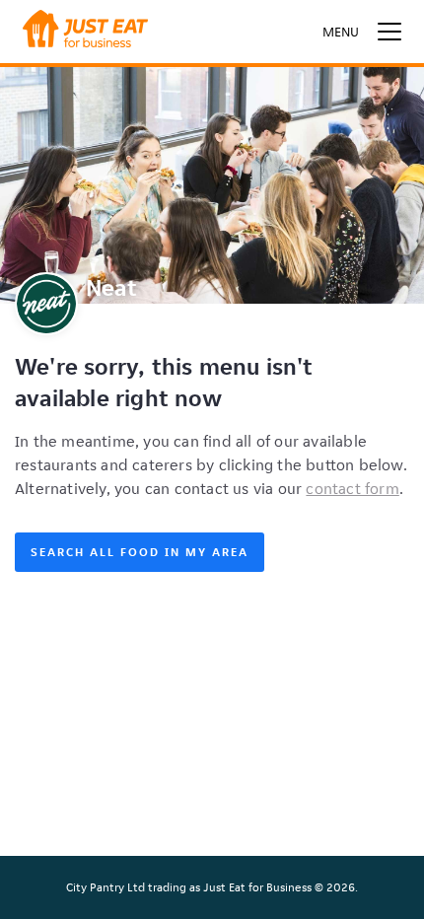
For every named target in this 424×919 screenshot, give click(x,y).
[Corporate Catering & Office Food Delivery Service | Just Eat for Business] (85, 31)
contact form (352, 488)
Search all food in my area (139, 551)
